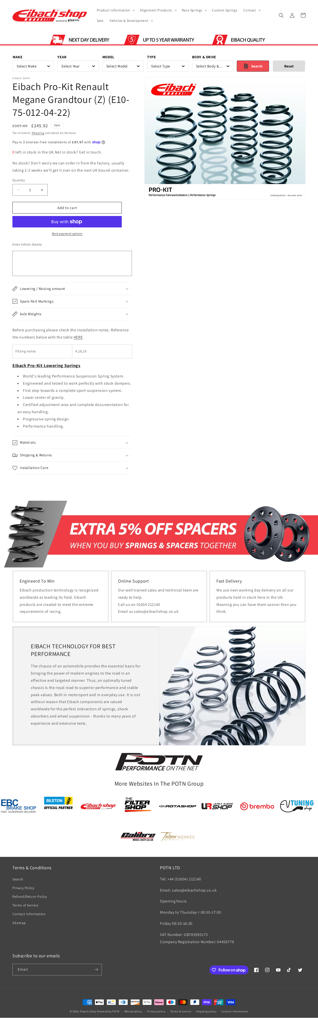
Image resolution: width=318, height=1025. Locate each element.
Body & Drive (204, 57)
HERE (78, 337)
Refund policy (133, 1011)
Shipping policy (206, 1011)
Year (61, 57)
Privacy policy (156, 1011)
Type (151, 57)
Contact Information (28, 914)
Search (17, 879)
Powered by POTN (108, 1011)
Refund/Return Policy (29, 896)
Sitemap (19, 923)
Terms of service (180, 1011)
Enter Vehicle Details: (27, 244)
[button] (115, 10)
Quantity (18, 180)
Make (17, 57)
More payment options (67, 233)
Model (108, 57)
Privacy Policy (23, 888)
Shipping (38, 133)
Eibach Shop (88, 1011)
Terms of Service (25, 905)
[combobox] (33, 66)
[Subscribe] (96, 969)
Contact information (234, 1011)
